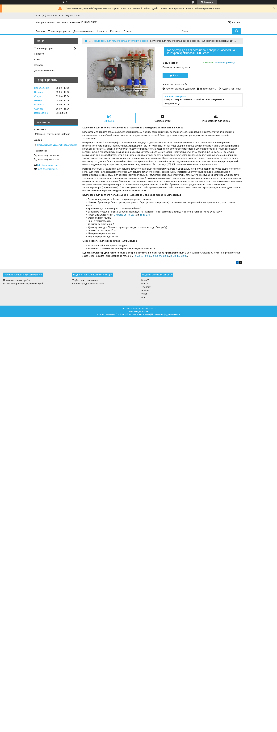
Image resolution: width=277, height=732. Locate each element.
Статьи (127, 31)
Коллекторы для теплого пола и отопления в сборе (121, 41)
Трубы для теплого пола (85, 280)
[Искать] (236, 31)
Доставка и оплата (83, 31)
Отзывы (38, 65)
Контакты (115, 31)
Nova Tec (146, 280)
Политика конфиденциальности (165, 314)
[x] (240, 263)
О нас (37, 59)
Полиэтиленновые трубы (16, 280)
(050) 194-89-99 (142, 256)
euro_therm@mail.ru (48, 169)
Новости (102, 31)
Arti (143, 297)
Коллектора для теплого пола (88, 283)
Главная (40, 31)
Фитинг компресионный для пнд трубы (23, 283)
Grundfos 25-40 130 (124, 214)
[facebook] (237, 263)
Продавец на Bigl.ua (138, 311)
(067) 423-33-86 (178, 256)
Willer (144, 293)
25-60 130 (144, 214)
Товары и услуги (57, 31)
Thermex (146, 287)
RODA (144, 283)
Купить (177, 75)
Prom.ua (152, 308)
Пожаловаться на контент (138, 314)
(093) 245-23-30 (160, 256)
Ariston (145, 290)
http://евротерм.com (47, 165)
